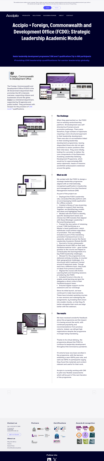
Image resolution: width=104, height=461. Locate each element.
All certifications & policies (14, 447)
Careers (9, 443)
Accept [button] (47, 7)
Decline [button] (56, 7)
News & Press (10, 445)
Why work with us (11, 441)
